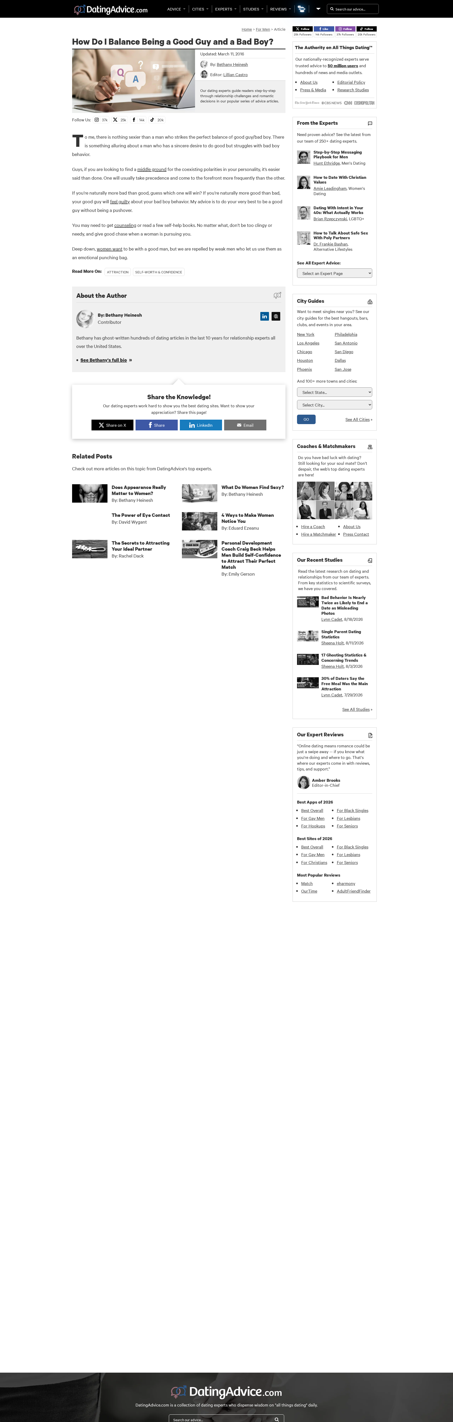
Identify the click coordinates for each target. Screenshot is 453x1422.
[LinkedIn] (264, 316)
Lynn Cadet (331, 619)
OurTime (309, 891)
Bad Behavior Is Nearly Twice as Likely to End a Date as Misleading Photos (344, 605)
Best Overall (312, 810)
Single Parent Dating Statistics (341, 634)
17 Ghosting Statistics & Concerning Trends (343, 657)
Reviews (278, 9)
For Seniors (347, 826)
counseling (125, 225)
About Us (308, 82)
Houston (305, 360)
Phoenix (304, 369)
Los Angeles (308, 343)
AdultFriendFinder (354, 891)
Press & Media (313, 89)
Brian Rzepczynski (330, 218)
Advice (174, 9)
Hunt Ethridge (327, 163)
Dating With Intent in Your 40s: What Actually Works (338, 210)
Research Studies (353, 89)
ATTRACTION (117, 271)
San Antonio (346, 343)
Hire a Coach (313, 526)
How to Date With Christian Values (340, 179)
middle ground (151, 169)
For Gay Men (313, 818)
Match (307, 883)
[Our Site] (318, 8)
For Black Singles (352, 810)
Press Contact (356, 534)
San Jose (343, 369)
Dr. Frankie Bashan (331, 244)
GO (306, 419)
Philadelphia (346, 334)
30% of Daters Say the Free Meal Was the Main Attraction (344, 683)
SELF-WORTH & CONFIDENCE (158, 271)
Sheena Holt (332, 642)
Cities (198, 9)
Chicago (304, 351)
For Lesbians (348, 818)
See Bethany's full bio (103, 360)
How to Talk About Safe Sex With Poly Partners (341, 235)
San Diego (344, 351)
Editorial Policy (351, 82)
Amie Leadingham (330, 188)
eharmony (346, 883)
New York (305, 334)
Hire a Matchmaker (318, 534)
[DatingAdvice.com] (110, 10)
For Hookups (313, 826)
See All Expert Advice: (319, 263)
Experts (223, 9)
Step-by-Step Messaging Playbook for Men (338, 154)
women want (109, 249)
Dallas (340, 360)
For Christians (314, 862)
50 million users (343, 66)
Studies (251, 9)
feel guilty (120, 201)
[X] (276, 316)
